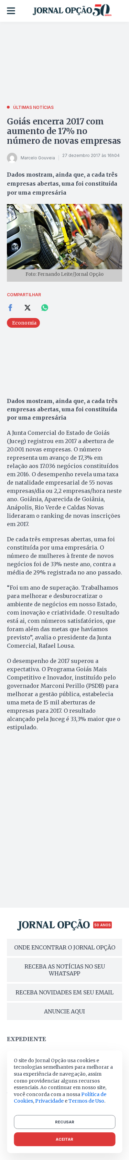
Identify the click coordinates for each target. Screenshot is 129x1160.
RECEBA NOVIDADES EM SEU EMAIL (64, 992)
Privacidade (49, 1101)
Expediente (26, 1039)
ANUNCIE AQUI (64, 1011)
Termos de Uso (86, 1101)
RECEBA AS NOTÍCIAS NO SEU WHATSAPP (64, 970)
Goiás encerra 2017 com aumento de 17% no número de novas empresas (64, 131)
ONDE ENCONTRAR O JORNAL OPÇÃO (64, 947)
